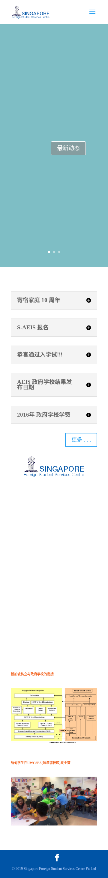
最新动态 (68, 148)
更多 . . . (81, 440)
